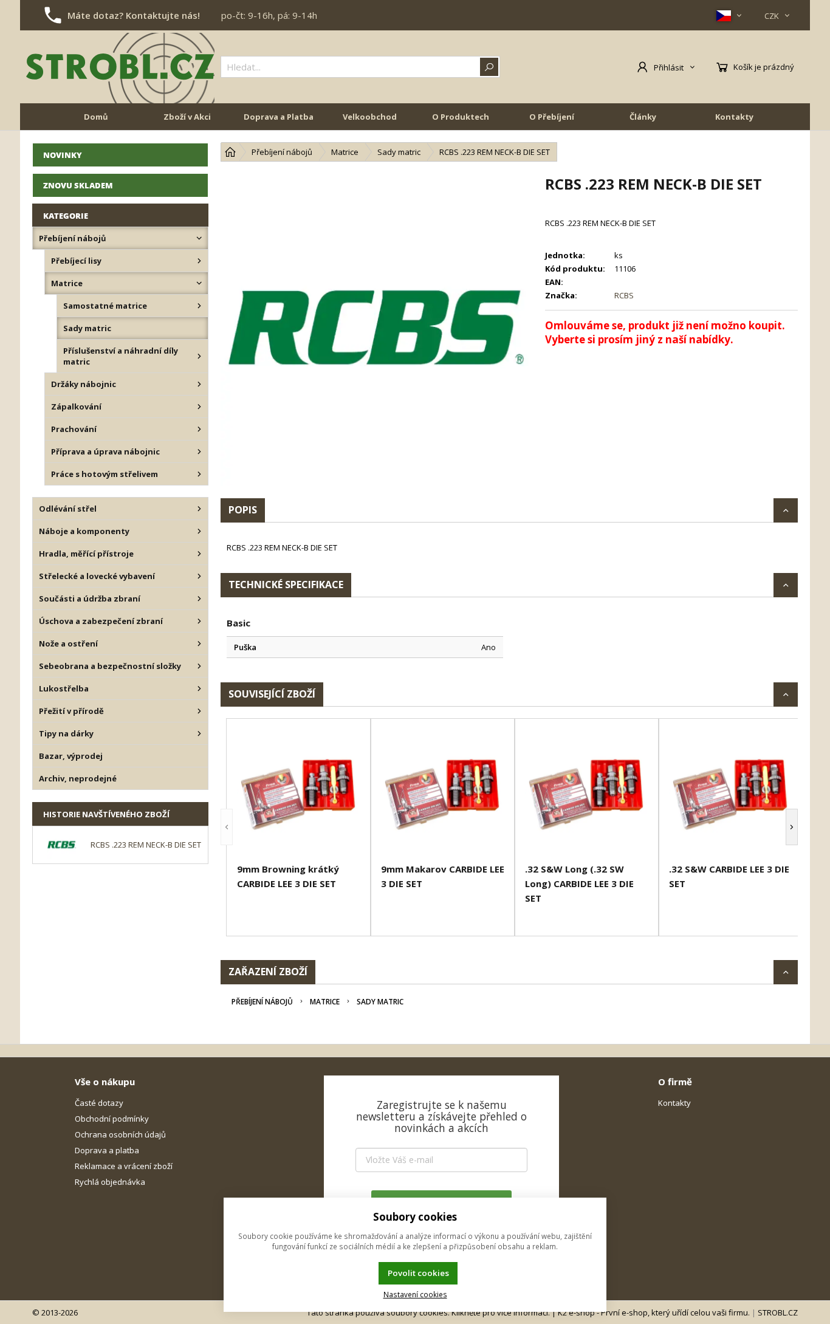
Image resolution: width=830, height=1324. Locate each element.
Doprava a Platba (279, 116)
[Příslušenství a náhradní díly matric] (199, 356)
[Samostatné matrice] (199, 305)
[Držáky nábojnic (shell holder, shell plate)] (199, 384)
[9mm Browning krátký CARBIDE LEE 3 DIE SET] (298, 792)
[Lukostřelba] (199, 688)
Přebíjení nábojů (262, 1001)
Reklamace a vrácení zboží (124, 1166)
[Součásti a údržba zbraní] (199, 598)
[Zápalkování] (199, 406)
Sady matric (380, 1001)
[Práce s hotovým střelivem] (199, 473)
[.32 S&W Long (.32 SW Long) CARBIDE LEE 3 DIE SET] (586, 792)
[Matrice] (199, 283)
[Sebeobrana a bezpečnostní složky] (199, 665)
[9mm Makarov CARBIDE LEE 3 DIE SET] (442, 792)
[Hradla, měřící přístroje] (199, 553)
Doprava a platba (107, 1150)
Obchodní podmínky (112, 1118)
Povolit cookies (418, 1272)
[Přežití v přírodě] (199, 710)
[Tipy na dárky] (199, 733)
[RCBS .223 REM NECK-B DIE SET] (377, 330)
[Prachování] (199, 429)
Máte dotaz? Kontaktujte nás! (133, 15)
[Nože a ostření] (199, 643)
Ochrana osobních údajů (120, 1134)
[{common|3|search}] (489, 67)
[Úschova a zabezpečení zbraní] (199, 621)
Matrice (325, 1001)
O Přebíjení (551, 116)
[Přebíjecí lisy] (199, 260)
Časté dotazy (99, 1102)
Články (642, 116)
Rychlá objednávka (110, 1181)
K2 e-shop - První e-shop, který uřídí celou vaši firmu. (654, 1312)
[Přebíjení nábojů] (199, 238)
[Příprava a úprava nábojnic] (199, 451)
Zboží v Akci (187, 116)
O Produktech (460, 116)
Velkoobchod (370, 116)
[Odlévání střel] (199, 508)
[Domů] (230, 152)
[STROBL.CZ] (120, 66)
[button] (227, 827)
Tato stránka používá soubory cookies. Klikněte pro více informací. (428, 1312)
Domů (96, 116)
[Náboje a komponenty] (199, 531)
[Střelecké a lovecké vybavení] (199, 576)
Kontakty (734, 116)
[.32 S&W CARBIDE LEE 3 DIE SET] (730, 792)
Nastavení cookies (415, 1294)
